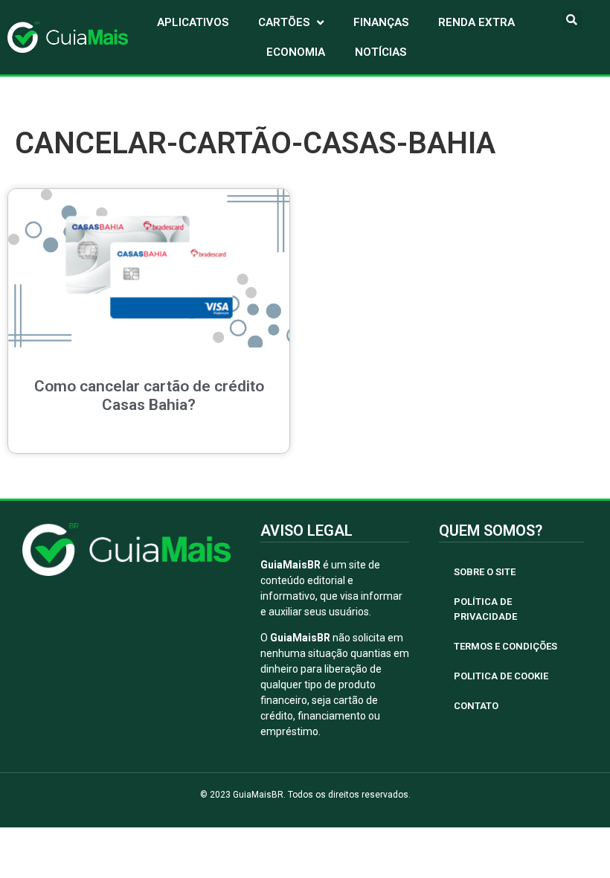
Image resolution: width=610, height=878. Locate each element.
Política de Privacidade (485, 609)
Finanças (380, 22)
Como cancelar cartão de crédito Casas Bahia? (149, 395)
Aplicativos (192, 22)
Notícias (380, 52)
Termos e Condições (505, 646)
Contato (476, 705)
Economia (295, 52)
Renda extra (476, 22)
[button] (572, 20)
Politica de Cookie (501, 676)
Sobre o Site (485, 571)
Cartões (283, 22)
